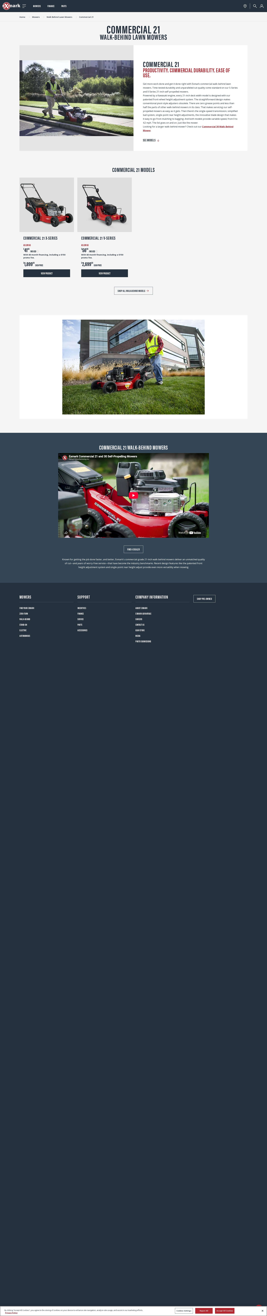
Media (137, 635)
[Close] (262, 1311)
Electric (22, 630)
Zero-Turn (23, 613)
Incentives (81, 608)
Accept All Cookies (225, 1310)
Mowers (37, 6)
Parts (64, 6)
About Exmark (141, 608)
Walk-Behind (24, 619)
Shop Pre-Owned (204, 599)
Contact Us (139, 624)
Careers (138, 619)
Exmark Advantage (143, 613)
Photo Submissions (143, 641)
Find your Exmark (26, 608)
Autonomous (24, 635)
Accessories (82, 630)
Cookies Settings (183, 1310)
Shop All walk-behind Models (131, 291)
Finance (51, 6)
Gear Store (140, 630)
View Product (47, 273)
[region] (133, 1311)
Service (80, 619)
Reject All (204, 1310)
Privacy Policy (11, 1313)
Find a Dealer (133, 549)
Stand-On (23, 624)
